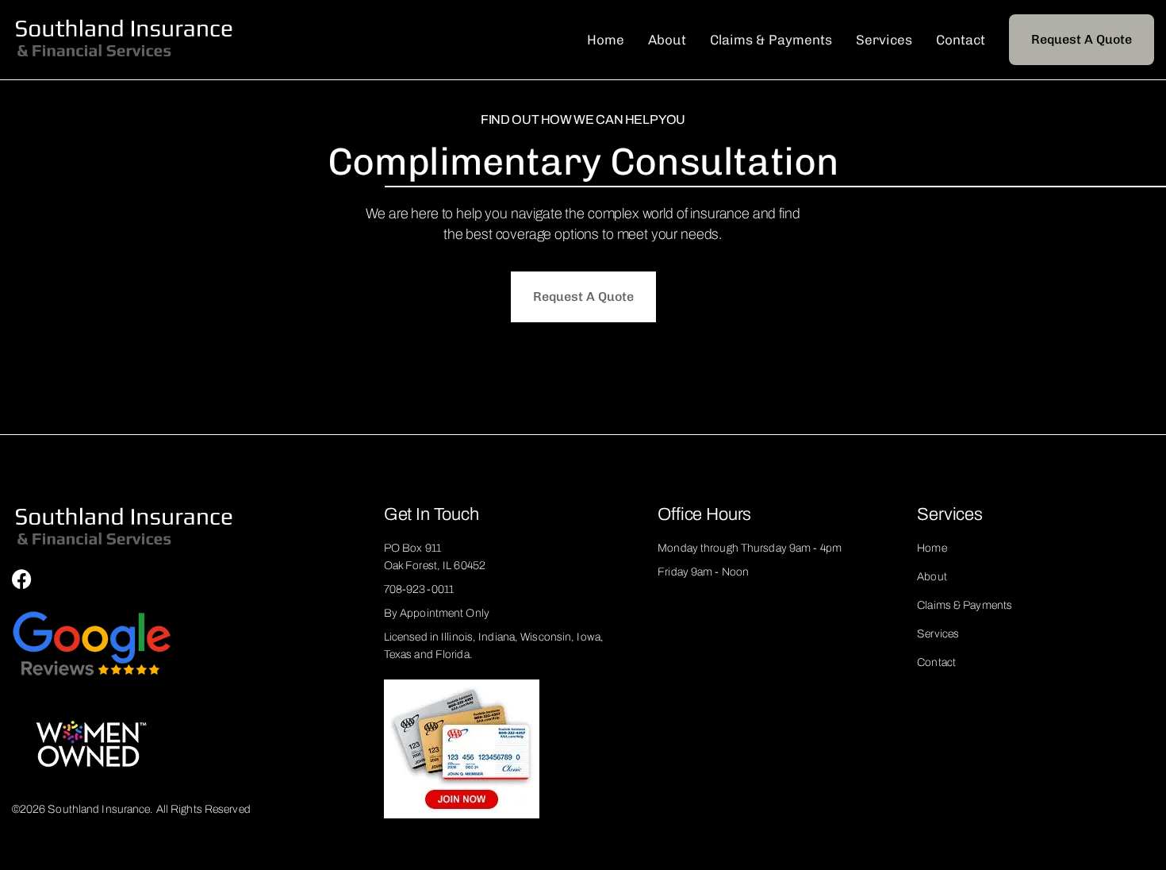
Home (605, 40)
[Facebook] (22, 579)
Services (884, 40)
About (667, 40)
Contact (960, 40)
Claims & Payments (771, 40)
